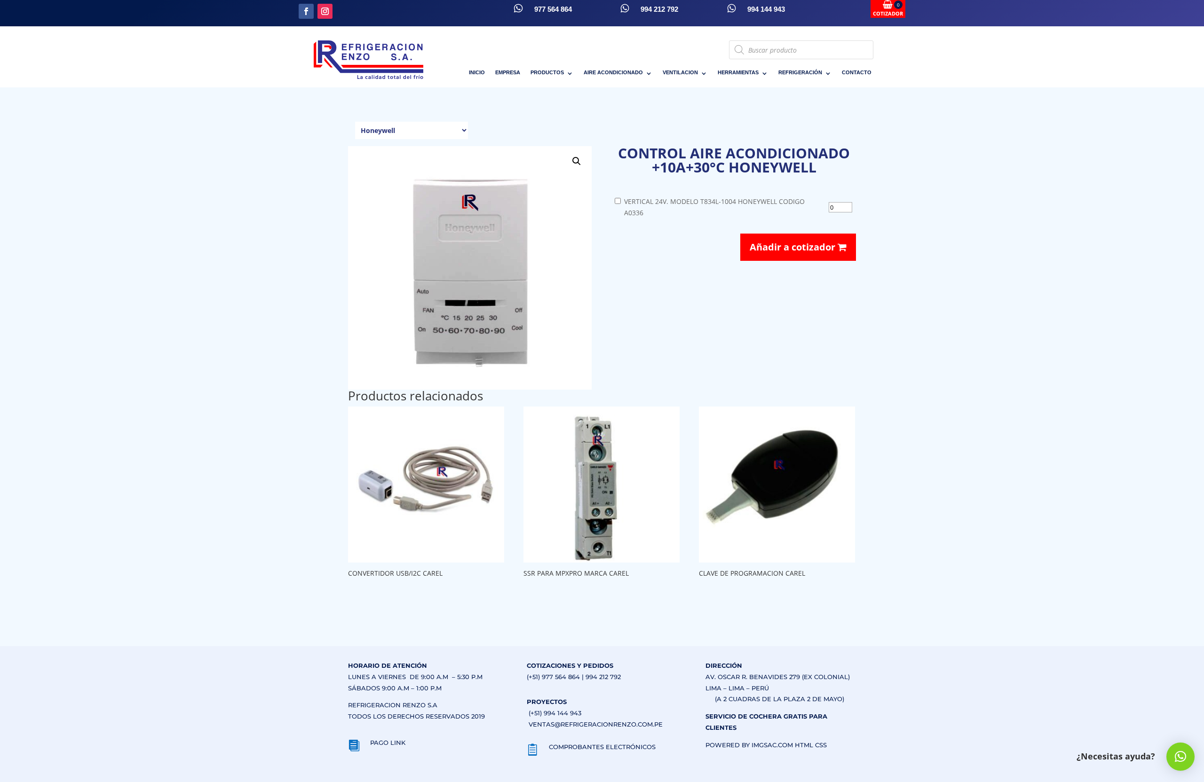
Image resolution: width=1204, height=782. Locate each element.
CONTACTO (856, 72)
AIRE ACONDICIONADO (613, 72)
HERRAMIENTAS (738, 72)
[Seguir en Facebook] (306, 11)
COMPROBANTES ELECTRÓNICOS (602, 747)
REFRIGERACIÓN (800, 72)
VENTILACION (680, 72)
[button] (576, 161)
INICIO (477, 72)
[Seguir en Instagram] (325, 11)
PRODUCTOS (547, 72)
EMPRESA (507, 72)
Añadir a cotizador (794, 247)
